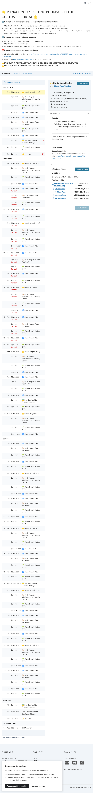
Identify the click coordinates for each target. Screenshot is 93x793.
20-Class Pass (60, 195)
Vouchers (27, 73)
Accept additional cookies (17, 786)
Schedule (6, 73)
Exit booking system (82, 73)
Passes (16, 73)
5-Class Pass (60, 189)
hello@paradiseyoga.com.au (23, 59)
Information (55, 114)
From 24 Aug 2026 (13, 82)
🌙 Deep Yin (26, 154)
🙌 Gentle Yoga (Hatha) (31, 92)
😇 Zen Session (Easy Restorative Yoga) (30, 141)
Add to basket (82, 169)
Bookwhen (82, 787)
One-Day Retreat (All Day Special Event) (30, 713)
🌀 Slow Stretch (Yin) (30, 113)
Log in (89, 3)
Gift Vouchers (27, 728)
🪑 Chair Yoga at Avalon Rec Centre (31, 123)
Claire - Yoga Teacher (62, 86)
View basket (82, 208)
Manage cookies (38, 786)
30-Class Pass (60, 198)
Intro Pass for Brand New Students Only (63, 184)
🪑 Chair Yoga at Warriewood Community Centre (31, 99)
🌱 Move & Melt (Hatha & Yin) (31, 107)
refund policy (76, 769)
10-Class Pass (60, 192)
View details (83, 83)
